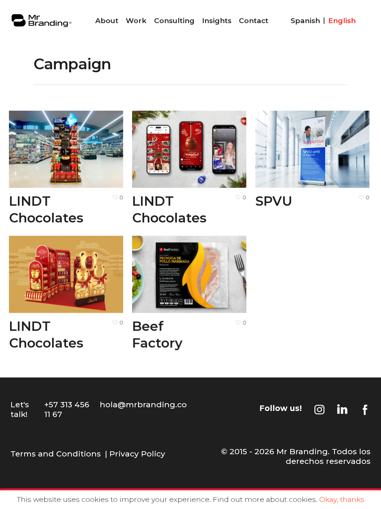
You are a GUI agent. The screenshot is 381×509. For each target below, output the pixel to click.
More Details (88, 142)
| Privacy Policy (135, 453)
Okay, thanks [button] (341, 499)
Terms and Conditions (55, 453)
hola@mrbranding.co (143, 404)
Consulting (174, 20)
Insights (216, 20)
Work (136, 20)
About (106, 20)
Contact (253, 20)
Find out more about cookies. (265, 499)
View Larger (43, 142)
